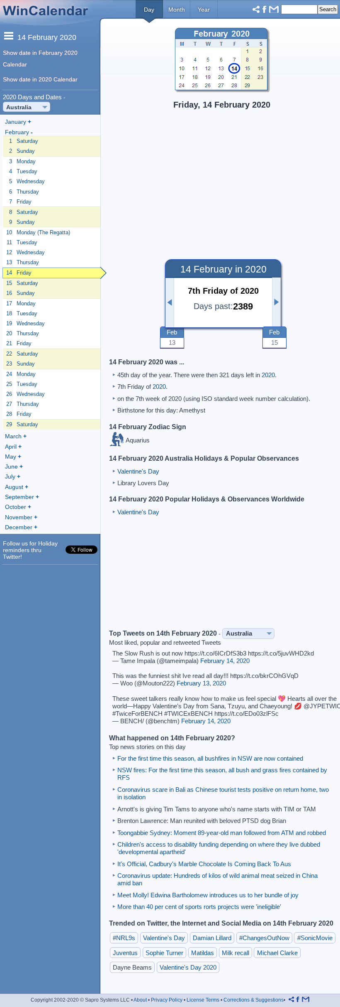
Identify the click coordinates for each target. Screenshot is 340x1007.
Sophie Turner (164, 952)
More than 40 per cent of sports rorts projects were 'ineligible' (199, 906)
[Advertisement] (221, 178)
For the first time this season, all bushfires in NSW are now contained (210, 758)
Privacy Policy (166, 1000)
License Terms (203, 1000)
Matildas (202, 952)
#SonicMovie (315, 937)
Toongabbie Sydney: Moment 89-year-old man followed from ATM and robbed (221, 832)
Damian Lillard (212, 937)
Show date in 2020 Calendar (40, 79)
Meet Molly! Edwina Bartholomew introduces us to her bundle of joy (208, 895)
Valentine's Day (138, 471)
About (140, 1000)
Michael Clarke (277, 952)
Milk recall (235, 952)
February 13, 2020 (201, 683)
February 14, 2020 (225, 660)
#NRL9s (124, 937)
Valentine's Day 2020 (188, 967)
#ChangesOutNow (264, 937)
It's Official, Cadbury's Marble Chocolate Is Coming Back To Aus (204, 863)
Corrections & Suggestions (253, 1000)
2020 (268, 374)
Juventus (125, 952)
